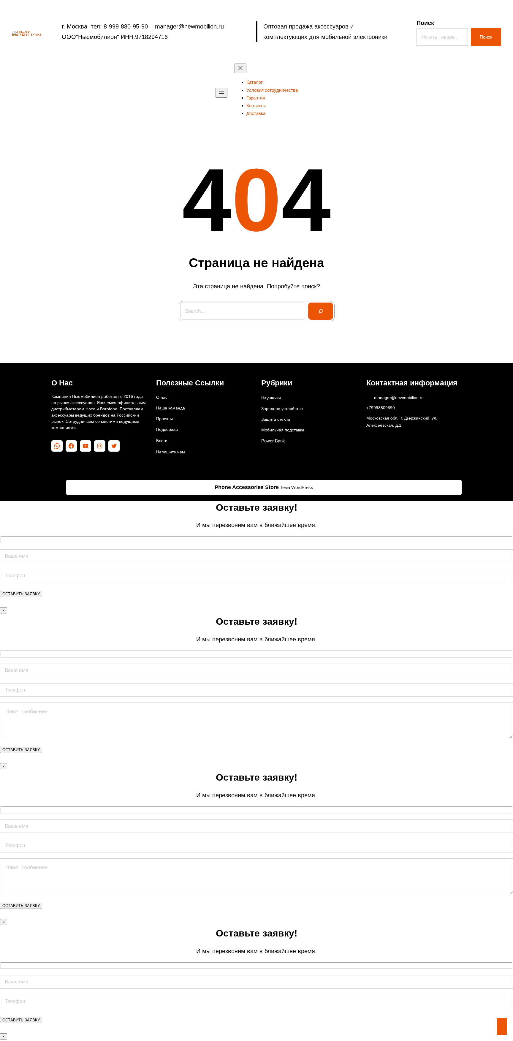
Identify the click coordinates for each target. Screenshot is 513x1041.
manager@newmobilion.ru (399, 397)
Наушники (271, 397)
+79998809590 (380, 407)
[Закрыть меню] (240, 68)
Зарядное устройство (282, 408)
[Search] (320, 311)
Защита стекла (275, 419)
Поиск (425, 23)
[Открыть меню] (221, 93)
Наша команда (170, 408)
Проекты (164, 418)
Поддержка (167, 429)
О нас (161, 397)
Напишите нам (170, 452)
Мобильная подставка (282, 430)
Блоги (161, 440)
